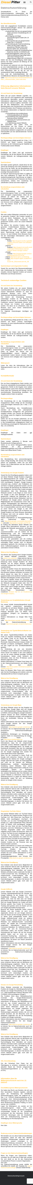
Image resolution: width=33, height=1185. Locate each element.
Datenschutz (12, 1176)
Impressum (20, 1176)
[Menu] (24, 2)
